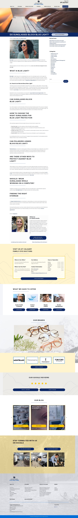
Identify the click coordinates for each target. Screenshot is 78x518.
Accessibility (12, 494)
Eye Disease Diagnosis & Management (58, 60)
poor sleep (16, 89)
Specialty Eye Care (29, 6)
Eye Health (53, 64)
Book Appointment (59, 34)
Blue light (11, 76)
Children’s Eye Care (54, 53)
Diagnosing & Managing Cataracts (45, 487)
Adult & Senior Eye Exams (28, 487)
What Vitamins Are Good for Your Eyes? (56, 40)
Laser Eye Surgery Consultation (44, 494)
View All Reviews (26, 389)
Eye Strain (53, 65)
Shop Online (12, 499)
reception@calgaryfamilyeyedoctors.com (39, 273)
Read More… (23, 425)
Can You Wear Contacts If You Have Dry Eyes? (57, 44)
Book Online (65, 6)
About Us (12, 6)
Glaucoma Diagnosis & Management (45, 493)
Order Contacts (47, 6)
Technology (53, 72)
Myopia (52, 71)
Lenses (52, 69)
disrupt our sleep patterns (31, 80)
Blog (10, 491)
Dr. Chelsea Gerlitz (22, 38)
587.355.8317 (64, 2)
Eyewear (38, 6)
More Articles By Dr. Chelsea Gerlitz (38, 238)
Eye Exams (20, 6)
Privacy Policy (12, 492)
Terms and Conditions (13, 493)
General (52, 68)
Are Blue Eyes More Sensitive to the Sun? (18, 242)
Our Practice (12, 487)
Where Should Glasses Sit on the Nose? (39, 242)
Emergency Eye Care (43, 491)
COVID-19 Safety (54, 56)
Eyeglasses (15, 213)
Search (50, 79)
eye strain (32, 175)
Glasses (55, 487)
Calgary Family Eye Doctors (16, 201)
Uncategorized (54, 73)
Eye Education (53, 61)
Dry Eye (52, 57)
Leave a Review (52, 389)
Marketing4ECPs (37, 516)
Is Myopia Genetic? (52, 43)
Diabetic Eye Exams (28, 491)
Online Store (57, 6)
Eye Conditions (53, 59)
